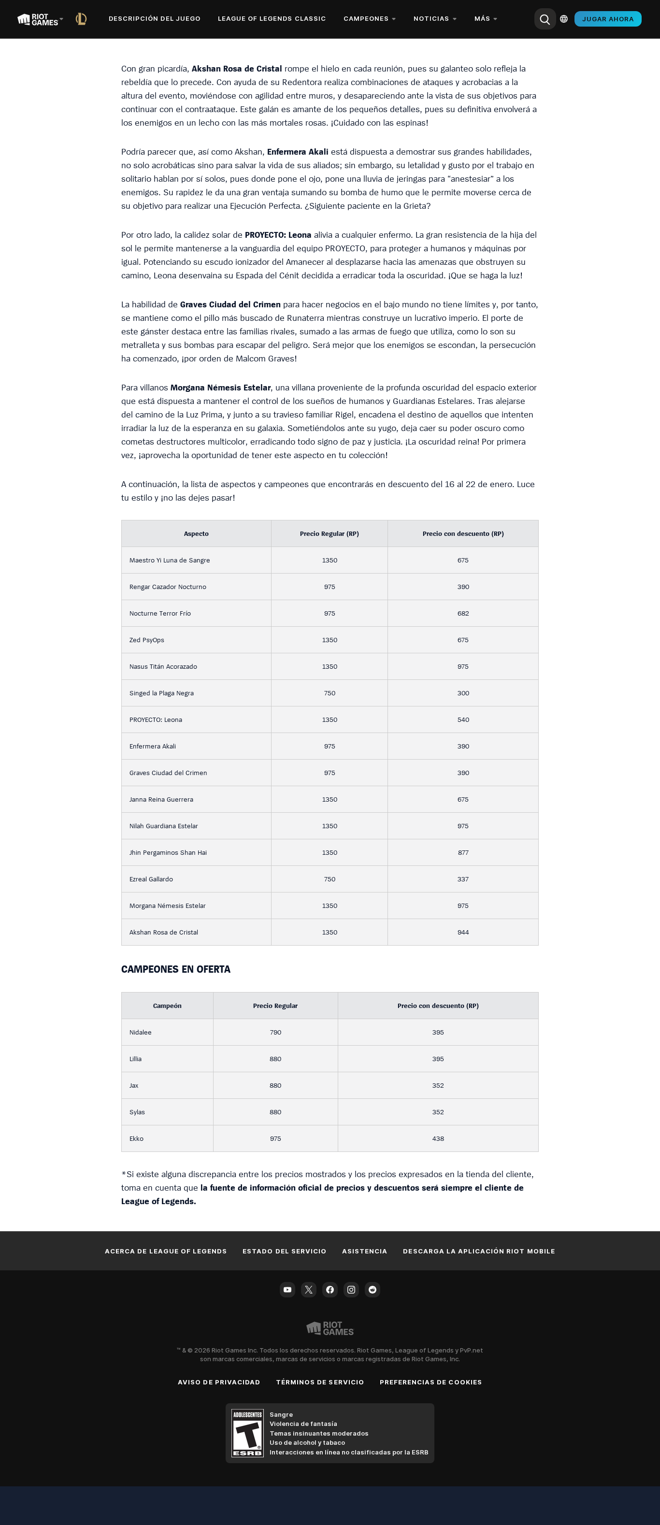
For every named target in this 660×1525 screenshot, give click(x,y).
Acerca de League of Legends (166, 1251)
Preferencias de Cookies (431, 1382)
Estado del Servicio (285, 1251)
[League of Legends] (83, 19)
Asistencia (364, 1251)
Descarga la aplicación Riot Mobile (479, 1251)
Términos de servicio (320, 1382)
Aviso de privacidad (219, 1382)
